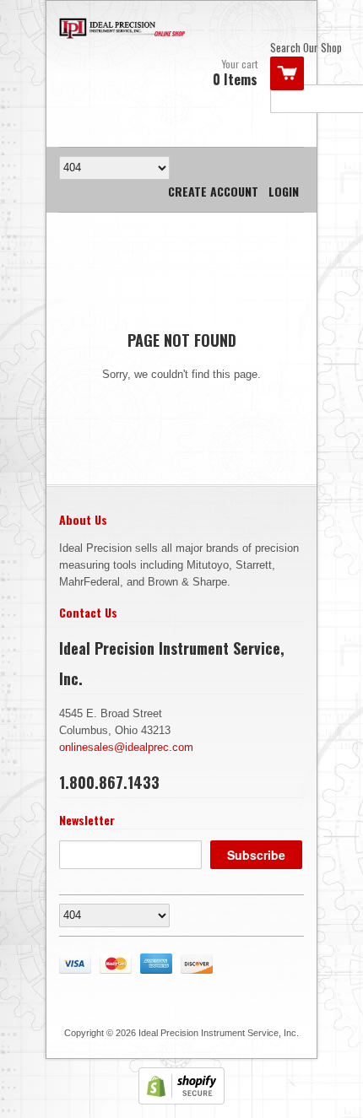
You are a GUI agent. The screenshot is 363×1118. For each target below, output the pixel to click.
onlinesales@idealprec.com (126, 747)
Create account (213, 191)
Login (283, 191)
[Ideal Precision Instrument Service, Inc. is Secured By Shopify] (181, 1100)
